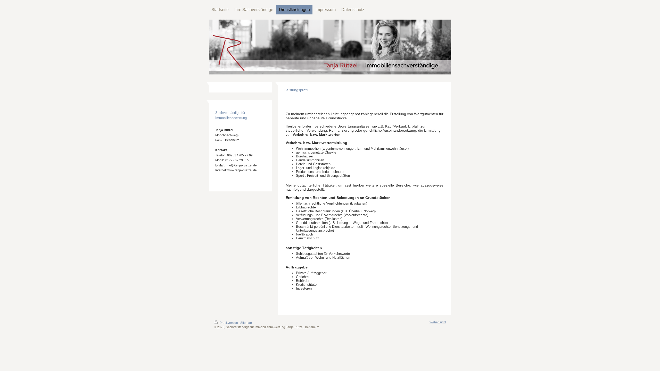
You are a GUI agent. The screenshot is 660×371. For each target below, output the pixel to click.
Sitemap (246, 323)
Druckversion (229, 323)
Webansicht (438, 322)
